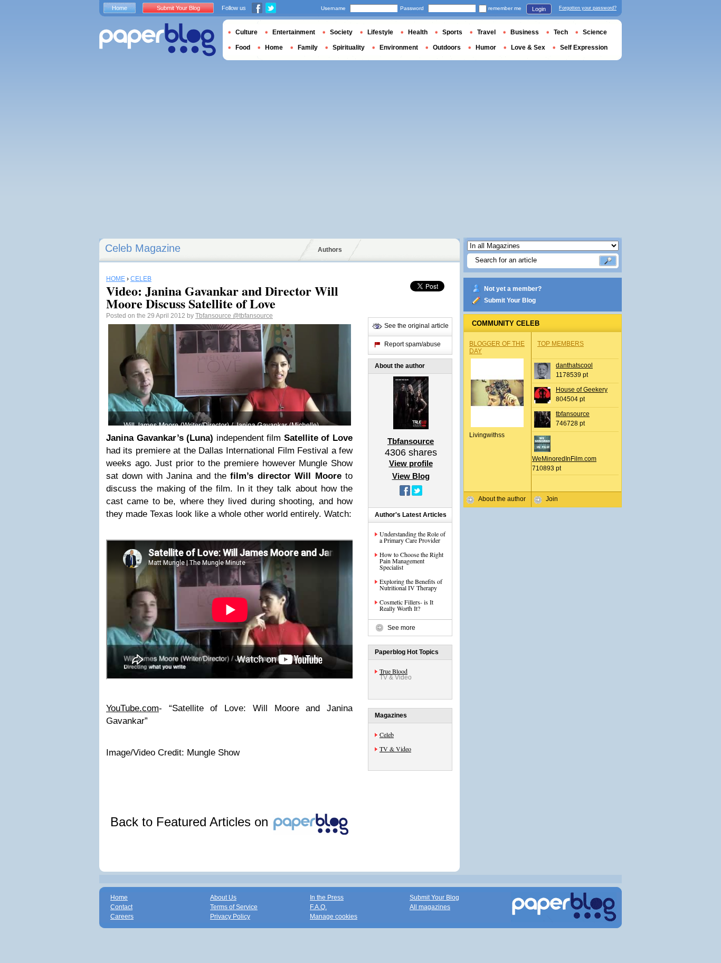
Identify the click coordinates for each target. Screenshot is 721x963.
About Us (223, 897)
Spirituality (349, 47)
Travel (486, 32)
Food (242, 47)
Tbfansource (214, 315)
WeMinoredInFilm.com (564, 458)
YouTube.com (132, 708)
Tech (561, 32)
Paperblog (157, 39)
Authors (330, 249)
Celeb (387, 734)
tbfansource (573, 414)
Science (595, 32)
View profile (411, 463)
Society (341, 32)
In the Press (327, 897)
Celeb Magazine (143, 248)
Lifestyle (380, 32)
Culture (246, 32)
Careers (122, 916)
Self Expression (584, 47)
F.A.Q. (318, 907)
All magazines (430, 907)
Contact (121, 907)
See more (401, 627)
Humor (486, 47)
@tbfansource (253, 315)
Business (524, 32)
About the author (502, 499)
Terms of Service (234, 907)
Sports (452, 32)
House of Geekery (582, 389)
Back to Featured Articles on (191, 822)
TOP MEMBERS (560, 343)
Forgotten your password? (587, 8)
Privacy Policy (230, 916)
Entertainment (293, 32)
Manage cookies (333, 916)
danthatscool (574, 365)
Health (418, 32)
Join (552, 499)
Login (539, 9)
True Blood (393, 671)
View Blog (411, 475)
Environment (399, 47)
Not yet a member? (513, 288)
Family (308, 47)
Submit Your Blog (510, 300)
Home (119, 8)
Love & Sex (528, 47)
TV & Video (395, 748)
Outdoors (447, 47)
